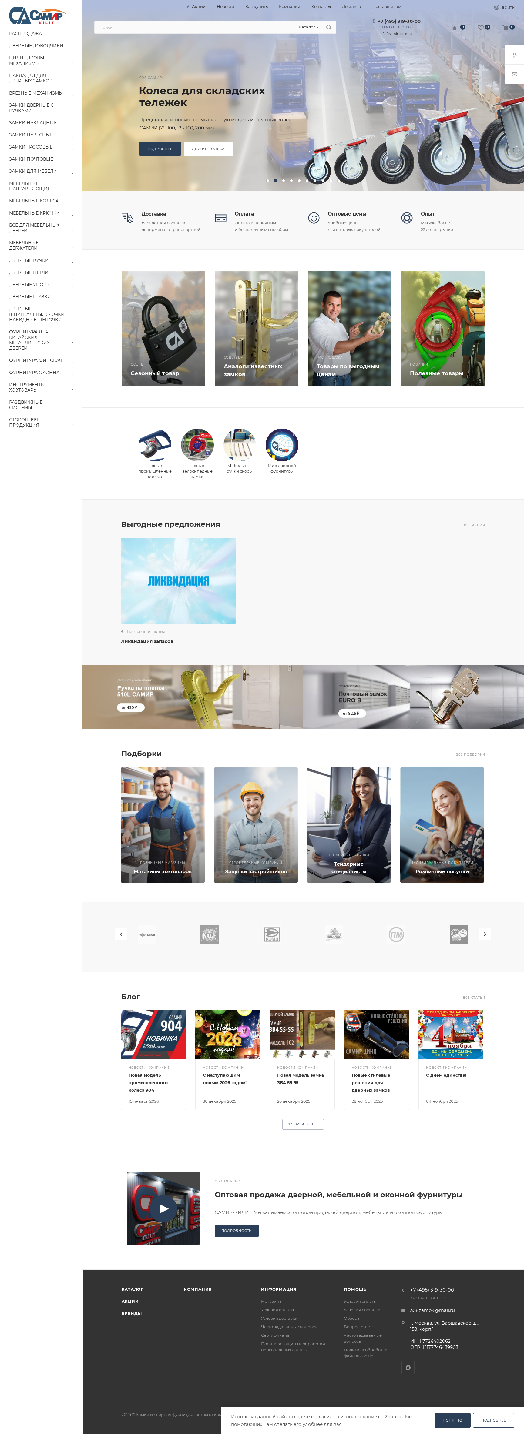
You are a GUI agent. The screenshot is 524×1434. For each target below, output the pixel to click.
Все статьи (474, 998)
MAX (408, 1367)
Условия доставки (279, 1318)
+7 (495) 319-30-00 (399, 21)
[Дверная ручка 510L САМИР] (192, 697)
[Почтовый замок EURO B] (413, 697)
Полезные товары (436, 373)
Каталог (133, 1289)
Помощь (355, 1289)
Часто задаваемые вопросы (289, 1326)
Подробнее (493, 1420)
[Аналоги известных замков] (256, 328)
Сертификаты (275, 1335)
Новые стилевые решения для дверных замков (371, 1082)
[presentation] (121, 934)
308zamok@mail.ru (432, 1310)
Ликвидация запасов (147, 641)
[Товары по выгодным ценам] (349, 328)
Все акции (474, 525)
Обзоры (352, 1318)
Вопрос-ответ (358, 1326)
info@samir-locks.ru (395, 34)
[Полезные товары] (443, 328)
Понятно (452, 1420)
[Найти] (328, 27)
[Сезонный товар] (163, 328)
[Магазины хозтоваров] (163, 825)
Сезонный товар (155, 373)
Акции (130, 1301)
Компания (198, 1289)
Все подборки (470, 755)
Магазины (271, 1301)
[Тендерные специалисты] (349, 825)
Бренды (132, 1313)
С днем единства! (446, 1075)
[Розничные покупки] (442, 825)
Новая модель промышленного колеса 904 (148, 1082)
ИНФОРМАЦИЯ (279, 1289)
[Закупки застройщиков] (256, 825)
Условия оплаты (277, 1309)
